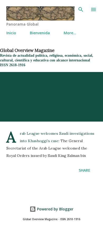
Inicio (11, 32)
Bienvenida (40, 32)
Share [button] (84, 170)
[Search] (81, 9)
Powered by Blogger (54, 208)
